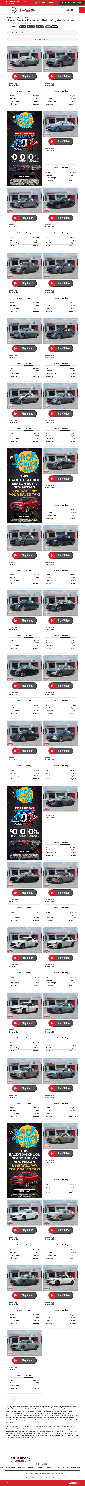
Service (40, 1467)
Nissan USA (75, 1467)
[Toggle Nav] (82, 10)
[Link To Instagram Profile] (45, 1463)
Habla (65, 1467)
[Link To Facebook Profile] (38, 1463)
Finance (31, 1467)
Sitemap (35, 1478)
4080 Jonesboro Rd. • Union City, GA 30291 (16, 3)
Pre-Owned (10, 1467)
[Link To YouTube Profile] (42, 1463)
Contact (57, 1467)
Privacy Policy (45, 1478)
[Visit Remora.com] (73, 1483)
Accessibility (57, 1478)
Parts (49, 1467)
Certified (21, 1467)
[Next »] (32, 1398)
